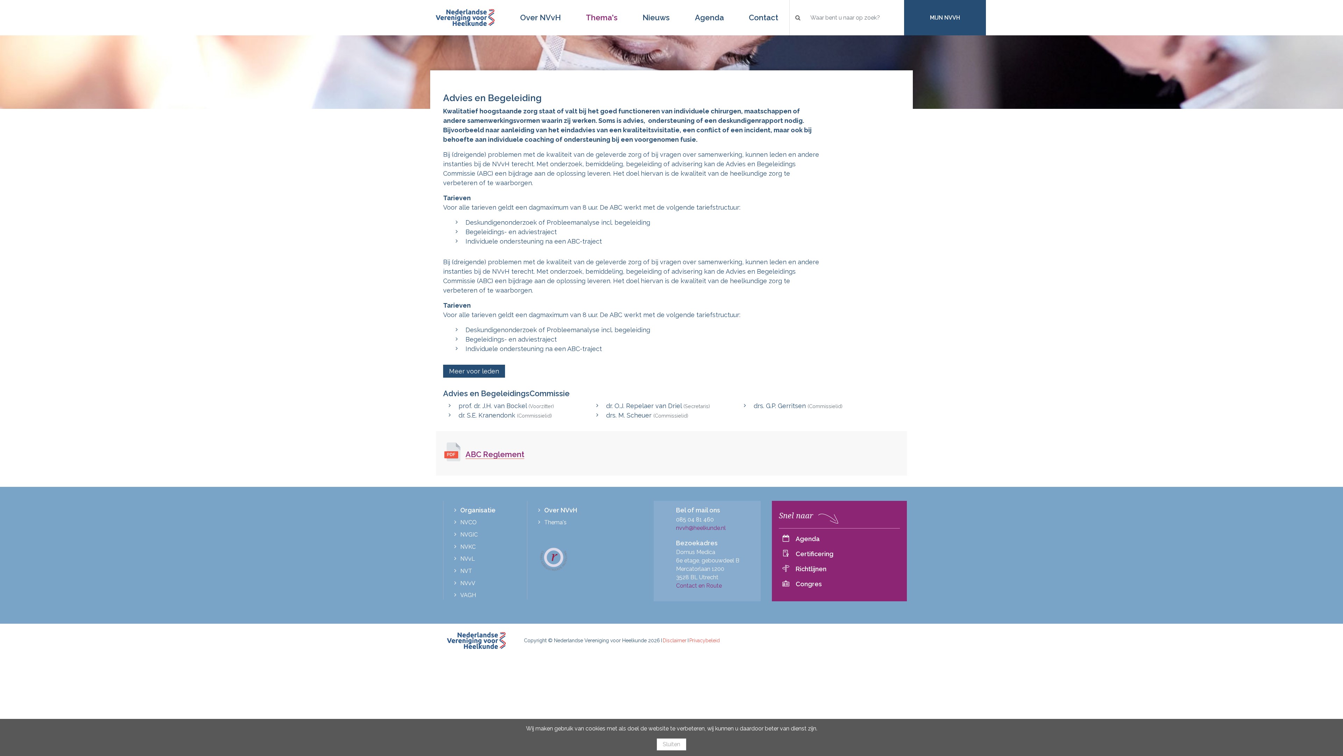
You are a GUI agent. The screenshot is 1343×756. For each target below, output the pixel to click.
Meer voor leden (474, 371)
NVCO (468, 522)
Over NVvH (540, 17)
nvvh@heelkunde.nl (701, 528)
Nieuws (656, 17)
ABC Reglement (495, 454)
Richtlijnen (811, 569)
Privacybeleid (704, 640)
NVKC (468, 547)
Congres (809, 584)
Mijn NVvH (945, 17)
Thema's (602, 17)
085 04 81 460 (695, 519)
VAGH (468, 595)
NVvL (467, 558)
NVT (466, 571)
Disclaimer (675, 640)
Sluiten (671, 744)
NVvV (467, 583)
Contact (763, 17)
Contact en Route (699, 585)
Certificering (814, 554)
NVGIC (469, 534)
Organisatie (478, 510)
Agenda (709, 17)
